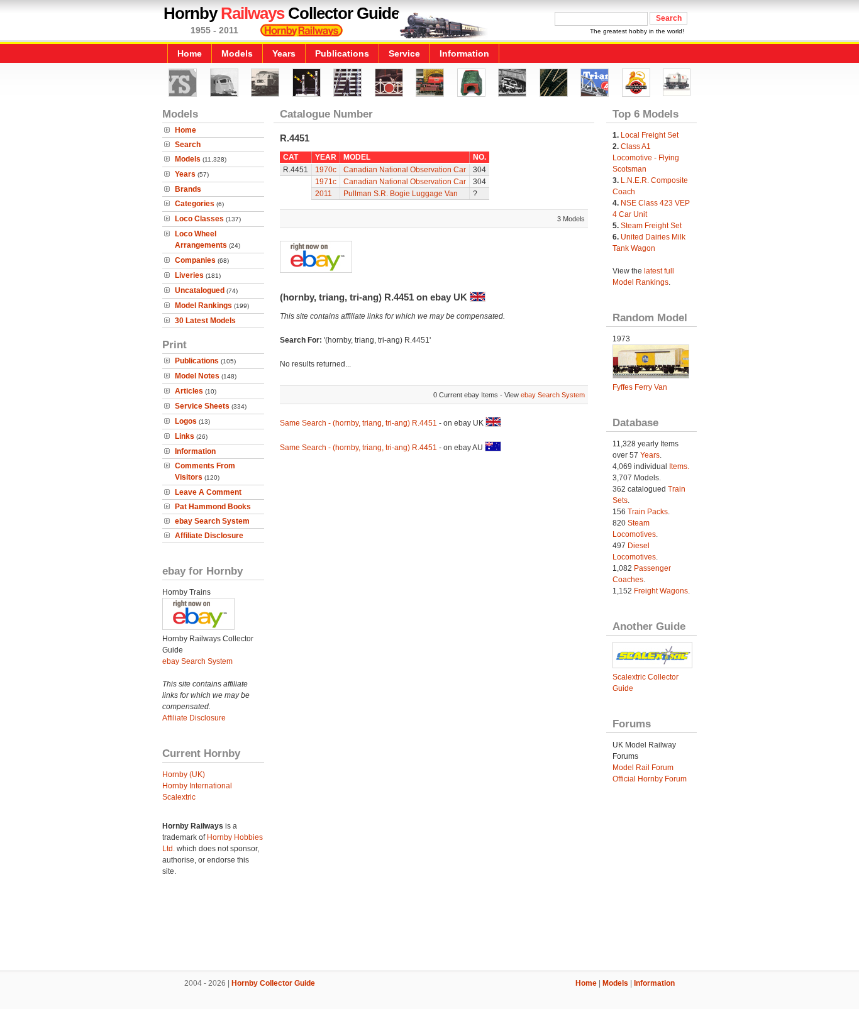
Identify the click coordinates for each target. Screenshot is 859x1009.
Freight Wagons (661, 591)
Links (184, 436)
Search (188, 144)
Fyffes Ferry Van (639, 387)
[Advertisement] (429, 928)
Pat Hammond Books (213, 506)
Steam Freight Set (651, 225)
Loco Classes (199, 218)
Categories (194, 203)
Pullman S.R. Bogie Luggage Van (400, 193)
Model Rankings (203, 305)
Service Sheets (202, 406)
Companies (195, 260)
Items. (679, 466)
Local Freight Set (650, 135)
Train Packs (648, 511)
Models (237, 53)
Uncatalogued (199, 290)
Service (404, 53)
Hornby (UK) (183, 774)
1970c (325, 169)
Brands (188, 189)
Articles (189, 391)
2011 (323, 193)
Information (464, 53)
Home (189, 53)
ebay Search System (212, 521)
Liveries (189, 275)
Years (284, 53)
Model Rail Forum (642, 767)
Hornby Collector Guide (273, 983)
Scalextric (179, 797)
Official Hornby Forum (649, 779)
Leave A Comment (208, 492)
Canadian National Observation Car (404, 169)
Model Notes (197, 376)
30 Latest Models (205, 320)
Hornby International (197, 785)
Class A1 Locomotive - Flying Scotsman (645, 158)
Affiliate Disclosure (209, 535)
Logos (186, 421)
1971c (325, 181)
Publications (342, 53)
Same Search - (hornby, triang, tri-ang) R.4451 (358, 423)
